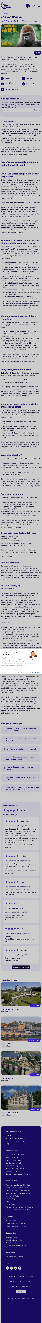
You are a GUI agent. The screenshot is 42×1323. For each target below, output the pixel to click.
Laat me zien (21, 672)
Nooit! (7, 672)
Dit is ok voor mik (35, 672)
